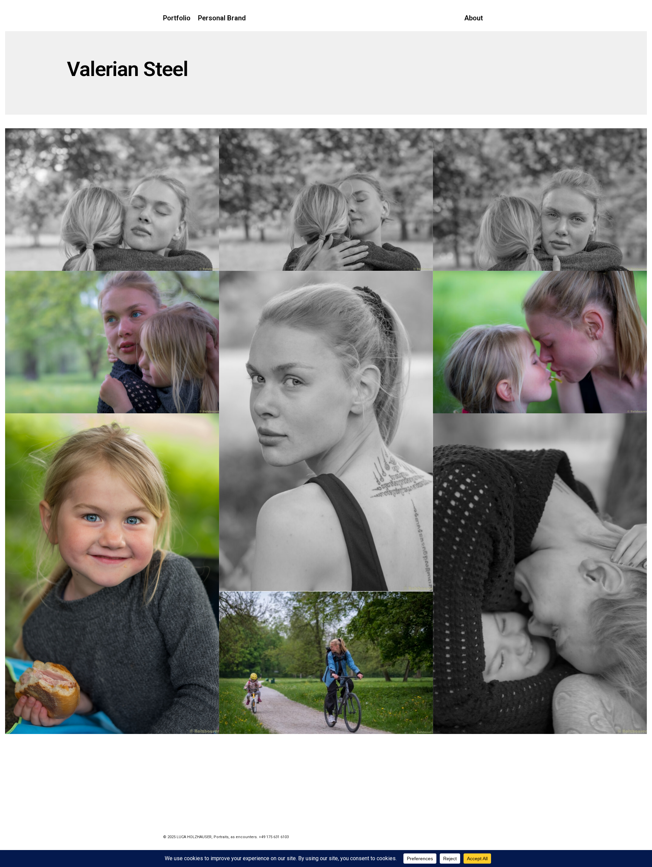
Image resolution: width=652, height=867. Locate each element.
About (473, 18)
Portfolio (177, 18)
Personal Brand (222, 18)
